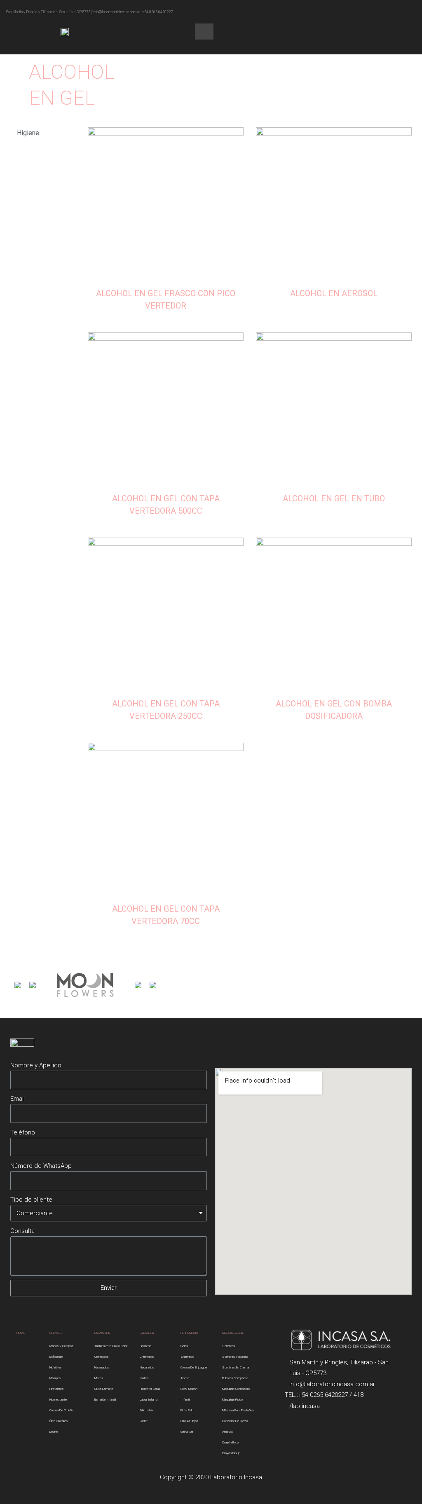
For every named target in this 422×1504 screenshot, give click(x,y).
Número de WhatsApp (41, 1166)
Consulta (22, 1231)
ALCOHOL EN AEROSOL (333, 293)
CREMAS (55, 1333)
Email (17, 1098)
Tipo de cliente (31, 1199)
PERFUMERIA (189, 1333)
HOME (20, 1333)
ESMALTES (102, 1333)
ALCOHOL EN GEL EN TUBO (334, 498)
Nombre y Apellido (35, 1065)
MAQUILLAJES (232, 1333)
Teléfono (22, 1132)
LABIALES (147, 1333)
